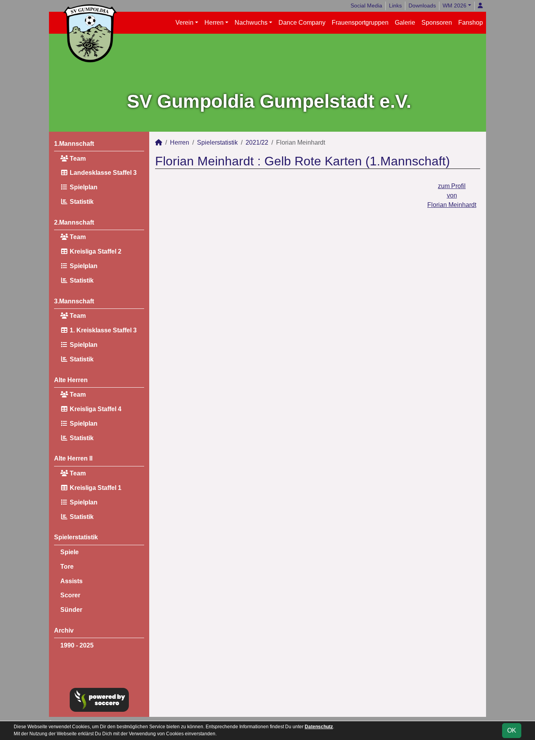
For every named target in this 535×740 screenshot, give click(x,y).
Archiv (64, 630)
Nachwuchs (251, 22)
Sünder (71, 609)
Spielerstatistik (76, 537)
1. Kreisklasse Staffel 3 (102, 330)
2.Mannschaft (74, 222)
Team (77, 158)
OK (511, 730)
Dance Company (301, 22)
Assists (71, 581)
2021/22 (257, 142)
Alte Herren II (73, 458)
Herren (214, 22)
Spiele (69, 552)
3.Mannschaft (74, 301)
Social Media (366, 5)
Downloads (422, 5)
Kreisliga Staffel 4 (94, 409)
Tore (67, 566)
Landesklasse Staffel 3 (102, 172)
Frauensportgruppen (360, 22)
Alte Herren (71, 380)
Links (395, 5)
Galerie (405, 22)
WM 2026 (454, 5)
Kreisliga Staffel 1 (94, 487)
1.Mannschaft (74, 143)
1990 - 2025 (77, 645)
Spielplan (83, 187)
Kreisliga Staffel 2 (94, 251)
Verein (184, 22)
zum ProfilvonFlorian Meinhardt (451, 195)
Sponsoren (436, 22)
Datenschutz (319, 726)
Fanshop (470, 22)
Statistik (81, 201)
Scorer (70, 595)
